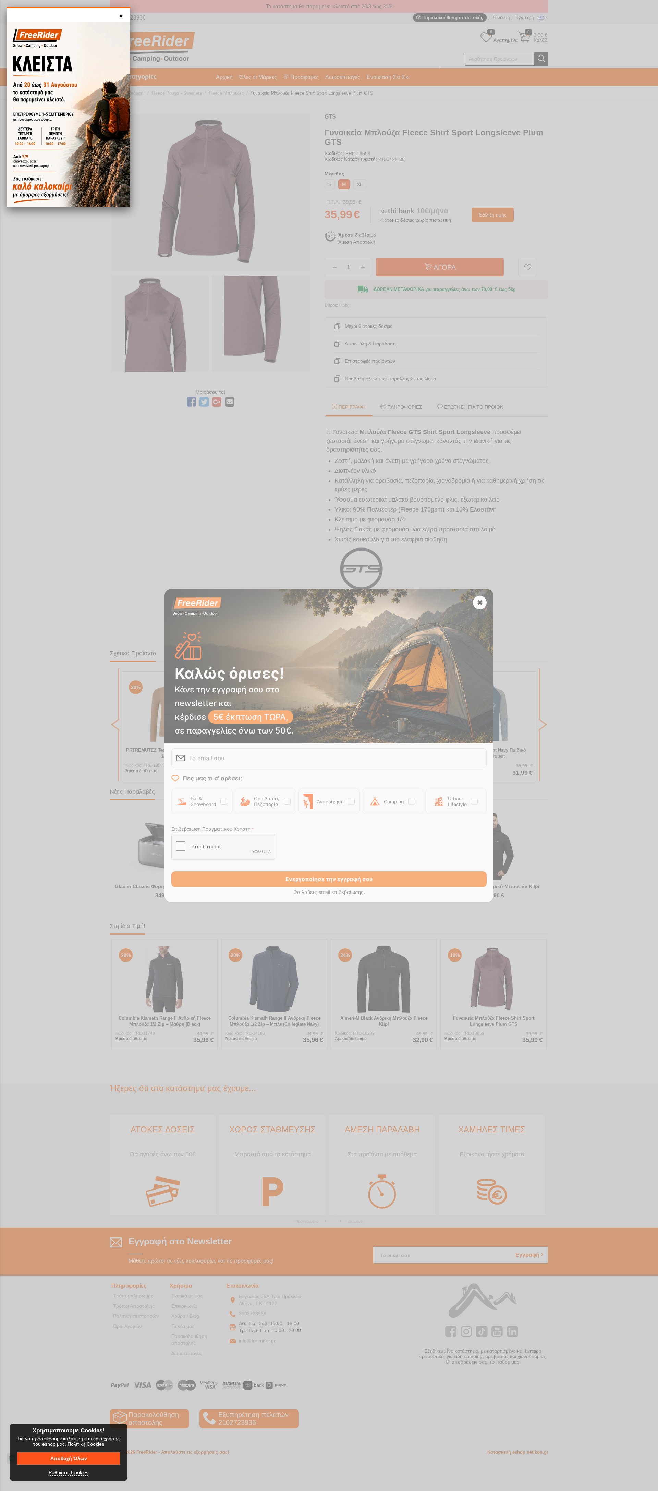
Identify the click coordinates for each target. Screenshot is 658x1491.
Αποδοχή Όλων (68, 1458)
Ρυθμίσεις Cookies (68, 1472)
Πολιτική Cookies (86, 1444)
